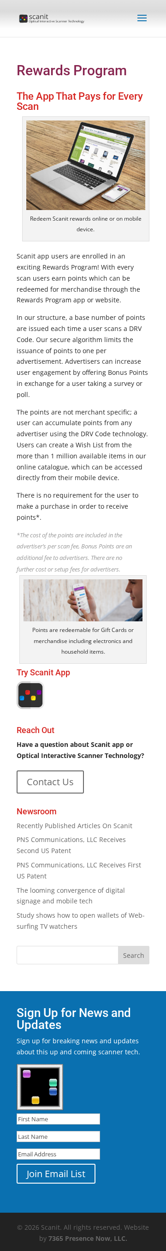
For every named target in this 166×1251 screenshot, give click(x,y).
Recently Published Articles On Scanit (74, 825)
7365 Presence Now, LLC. (87, 1238)
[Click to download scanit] (30, 706)
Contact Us (50, 782)
